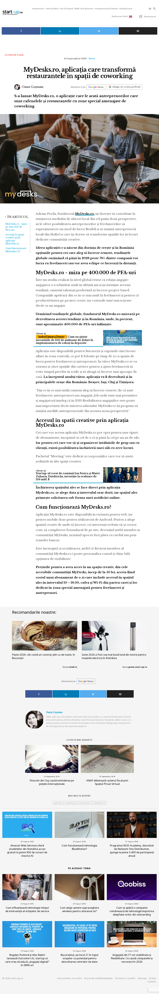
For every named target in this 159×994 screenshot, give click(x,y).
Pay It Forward (66, 8)
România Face (125, 8)
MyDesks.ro (84, 214)
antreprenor (85, 803)
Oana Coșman (32, 87)
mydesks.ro (99, 803)
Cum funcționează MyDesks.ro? (15, 250)
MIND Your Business (83, 8)
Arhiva (152, 978)
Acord (98, 978)
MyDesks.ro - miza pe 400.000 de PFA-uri (16, 227)
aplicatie (58, 803)
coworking (70, 803)
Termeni (125, 978)
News (92, 58)
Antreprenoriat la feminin (106, 8)
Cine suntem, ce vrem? (69, 978)
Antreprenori (38, 8)
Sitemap (142, 978)
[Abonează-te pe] (96, 87)
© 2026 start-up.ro (12, 978)
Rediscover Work (120, 16)
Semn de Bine (52, 8)
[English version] (131, 16)
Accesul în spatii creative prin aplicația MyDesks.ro (14, 239)
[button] (150, 9)
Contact (152, 981)
